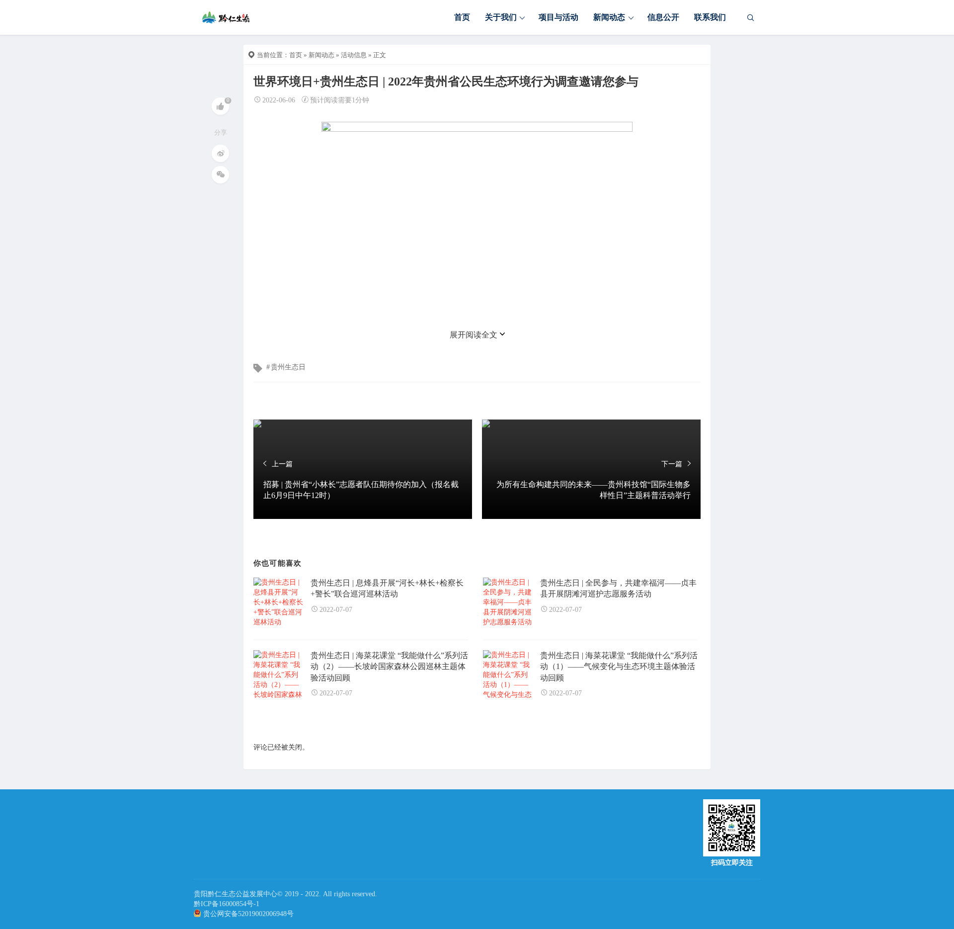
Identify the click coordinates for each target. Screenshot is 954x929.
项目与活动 (558, 17)
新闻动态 (609, 17)
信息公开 (663, 17)
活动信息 (354, 55)
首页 (462, 17)
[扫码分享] (220, 174)
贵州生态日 (288, 367)
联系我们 (710, 17)
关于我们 (501, 17)
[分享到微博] (220, 153)
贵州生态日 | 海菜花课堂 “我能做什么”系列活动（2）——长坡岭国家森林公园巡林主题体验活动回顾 (389, 666)
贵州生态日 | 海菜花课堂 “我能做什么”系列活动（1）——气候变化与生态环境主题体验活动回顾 (619, 666)
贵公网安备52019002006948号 (248, 914)
